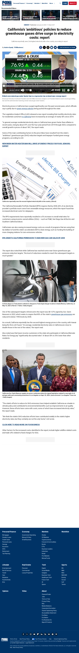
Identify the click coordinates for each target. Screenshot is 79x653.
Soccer (64, 580)
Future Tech (45, 580)
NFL (63, 568)
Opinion (5, 591)
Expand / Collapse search (60, 3)
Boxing (64, 577)
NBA (63, 570)
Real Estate (26, 565)
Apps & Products (47, 622)
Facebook (40, 47)
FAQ (43, 603)
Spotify (52, 634)
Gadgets (44, 573)
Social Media (46, 570)
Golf (63, 582)
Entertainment (6, 568)
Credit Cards (6, 539)
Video (24, 591)
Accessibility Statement (49, 613)
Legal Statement (29, 643)
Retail (43, 553)
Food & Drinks (6, 580)
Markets (37, 3)
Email (55, 47)
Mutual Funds (46, 558)
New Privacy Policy (25, 639)
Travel (4, 573)
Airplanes (5, 577)
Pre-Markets (45, 556)
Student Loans (6, 537)
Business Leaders (47, 549)
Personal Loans (7, 542)
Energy (26, 25)
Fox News (45, 615)
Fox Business (7, 3)
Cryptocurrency (46, 539)
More (51, 3)
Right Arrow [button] (75, 15)
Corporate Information (48, 608)
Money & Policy (26, 537)
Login (65, 3)
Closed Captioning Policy (49, 610)
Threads (48, 47)
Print (51, 47)
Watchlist (45, 3)
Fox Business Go (47, 620)
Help (50, 639)
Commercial (25, 570)
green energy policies (25, 109)
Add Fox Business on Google (67, 47)
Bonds (44, 544)
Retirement (5, 551)
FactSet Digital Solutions (17, 643)
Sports (64, 565)
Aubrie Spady (8, 47)
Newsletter (48, 634)
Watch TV (73, 3)
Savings (4, 544)
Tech (44, 565)
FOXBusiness (18, 47)
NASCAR (64, 575)
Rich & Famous (6, 570)
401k (3, 549)
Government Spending (29, 535)
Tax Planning (6, 553)
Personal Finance (18, 3)
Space (44, 584)
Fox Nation (45, 617)
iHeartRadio (56, 634)
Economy (29, 3)
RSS (45, 634)
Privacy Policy (46, 601)
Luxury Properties (27, 573)
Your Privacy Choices (41, 639)
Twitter (44, 47)
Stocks (44, 535)
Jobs (43, 596)
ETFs (43, 546)
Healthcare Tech (47, 577)
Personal (24, 568)
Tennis (64, 584)
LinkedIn (41, 634)
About (44, 591)
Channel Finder (46, 594)
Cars (3, 575)
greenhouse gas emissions (61, 314)
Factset (59, 641)
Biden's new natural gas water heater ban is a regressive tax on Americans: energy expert (34, 96)
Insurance (5, 546)
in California (26, 117)
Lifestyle (5, 565)
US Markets (45, 537)
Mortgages (5, 535)
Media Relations (47, 606)
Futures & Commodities (49, 542)
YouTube (34, 634)
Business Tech (46, 575)
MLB (63, 573)
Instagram (30, 634)
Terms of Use (46, 599)
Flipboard (38, 634)
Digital (44, 568)
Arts (3, 582)
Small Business (26, 539)
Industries (45, 551)
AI (42, 582)
